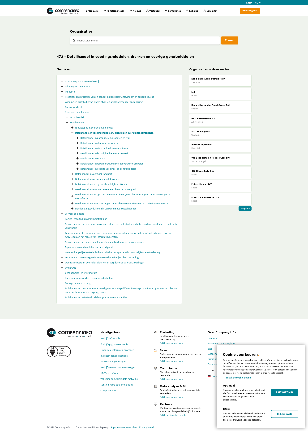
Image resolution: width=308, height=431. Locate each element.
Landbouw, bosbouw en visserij (82, 81)
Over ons (212, 338)
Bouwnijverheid (73, 107)
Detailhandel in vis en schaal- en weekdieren (104, 148)
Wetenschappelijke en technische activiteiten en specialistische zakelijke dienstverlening (112, 252)
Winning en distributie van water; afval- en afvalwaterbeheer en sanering (104, 101)
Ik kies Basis (284, 414)
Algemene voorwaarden (124, 427)
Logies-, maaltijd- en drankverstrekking (86, 218)
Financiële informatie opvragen (117, 349)
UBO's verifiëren (109, 373)
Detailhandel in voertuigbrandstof (93, 173)
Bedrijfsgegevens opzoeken (115, 344)
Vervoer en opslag (74, 213)
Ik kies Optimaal (285, 392)
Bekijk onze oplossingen (171, 343)
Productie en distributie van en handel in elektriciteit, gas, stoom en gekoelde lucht (109, 96)
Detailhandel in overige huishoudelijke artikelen (101, 184)
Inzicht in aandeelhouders (114, 355)
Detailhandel (77, 122)
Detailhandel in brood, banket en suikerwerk (104, 153)
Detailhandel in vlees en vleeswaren (99, 143)
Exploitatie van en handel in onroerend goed (89, 247)
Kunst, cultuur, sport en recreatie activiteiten (89, 278)
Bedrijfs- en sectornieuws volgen (117, 367)
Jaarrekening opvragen (113, 361)
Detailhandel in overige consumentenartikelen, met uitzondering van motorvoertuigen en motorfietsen (123, 196)
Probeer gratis (249, 10)
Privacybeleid (146, 427)
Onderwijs (70, 267)
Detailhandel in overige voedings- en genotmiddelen (108, 168)
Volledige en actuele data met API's (119, 378)
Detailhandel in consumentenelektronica (97, 179)
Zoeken (229, 40)
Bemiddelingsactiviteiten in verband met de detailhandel (105, 208)
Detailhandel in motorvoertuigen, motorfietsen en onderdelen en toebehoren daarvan (121, 203)
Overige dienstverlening (78, 283)
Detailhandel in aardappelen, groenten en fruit (105, 137)
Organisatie (92, 10)
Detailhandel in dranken (93, 158)
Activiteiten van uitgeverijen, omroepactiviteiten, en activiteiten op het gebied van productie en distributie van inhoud (121, 225)
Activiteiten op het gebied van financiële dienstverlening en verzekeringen (104, 242)
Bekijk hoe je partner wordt (173, 414)
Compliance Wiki (109, 390)
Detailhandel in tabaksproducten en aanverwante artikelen (112, 163)
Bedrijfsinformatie (110, 338)
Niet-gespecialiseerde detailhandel (94, 127)
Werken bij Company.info (221, 343)
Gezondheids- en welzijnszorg (81, 272)
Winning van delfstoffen (77, 86)
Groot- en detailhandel (77, 112)
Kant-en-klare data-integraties (116, 384)
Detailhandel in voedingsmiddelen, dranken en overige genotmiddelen (114, 132)
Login (249, 2)
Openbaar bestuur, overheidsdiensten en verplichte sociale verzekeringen (104, 262)
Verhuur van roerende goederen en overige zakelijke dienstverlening (102, 257)
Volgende (245, 208)
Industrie (70, 91)
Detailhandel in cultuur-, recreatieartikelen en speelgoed (105, 189)
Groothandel (77, 117)
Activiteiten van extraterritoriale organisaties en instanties (96, 297)
